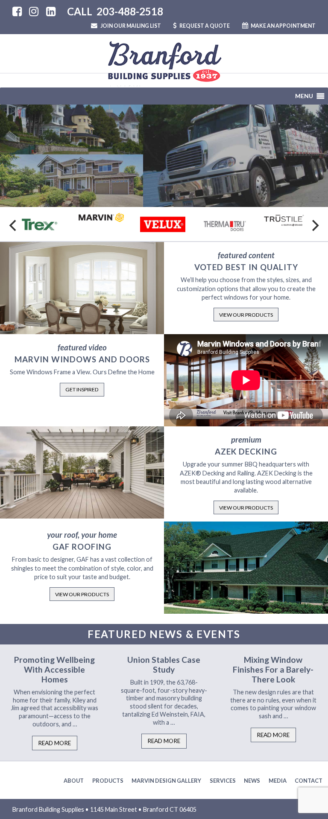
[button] (304, 96)
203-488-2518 (130, 11)
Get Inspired (82, 389)
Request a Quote (205, 26)
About (74, 780)
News (252, 780)
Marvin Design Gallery (166, 780)
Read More (54, 743)
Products (107, 780)
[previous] (13, 225)
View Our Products (246, 315)
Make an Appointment (283, 26)
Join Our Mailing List (130, 26)
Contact (308, 780)
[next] (314, 225)
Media (278, 780)
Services (223, 780)
